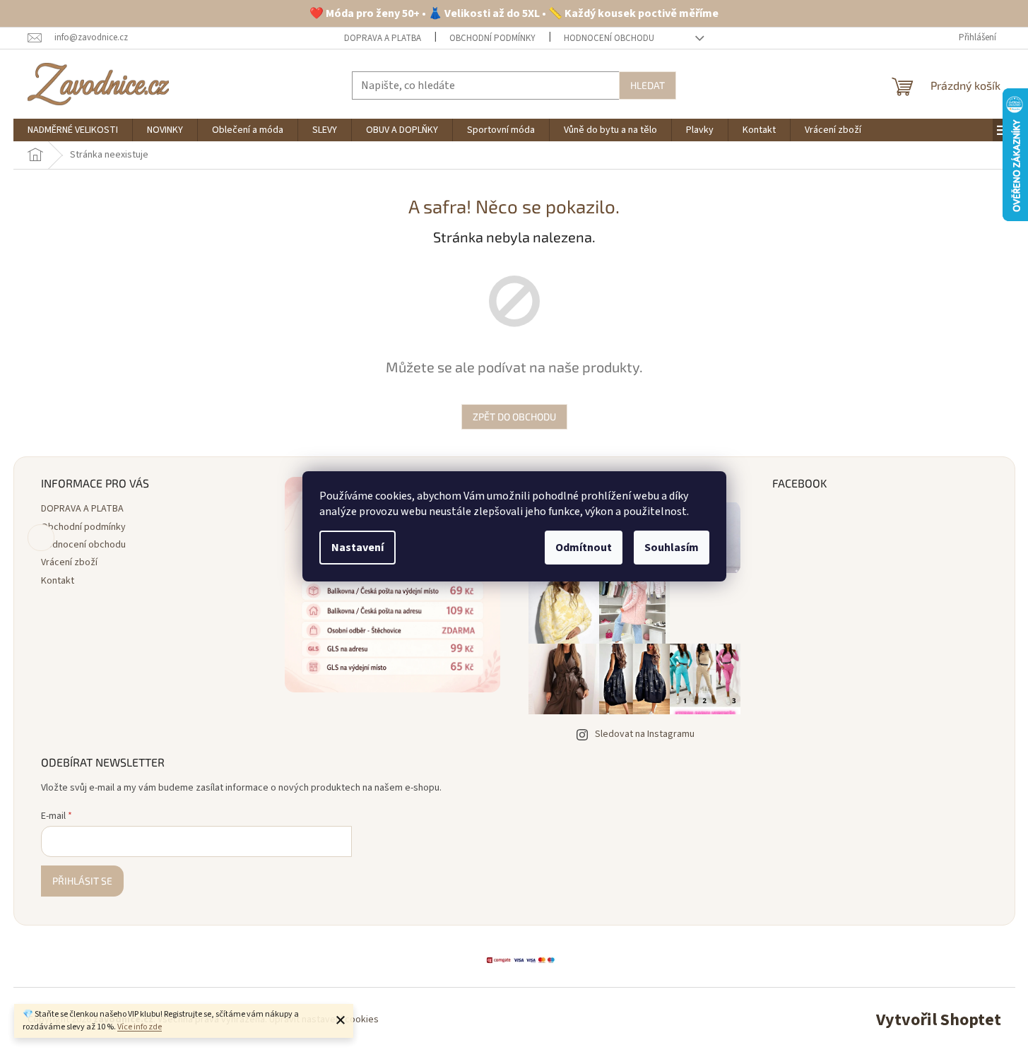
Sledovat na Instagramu (645, 734)
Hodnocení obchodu (609, 38)
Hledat (647, 85)
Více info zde (139, 1027)
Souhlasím (671, 547)
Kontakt (57, 581)
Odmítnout (583, 547)
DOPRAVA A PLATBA (382, 38)
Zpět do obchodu (514, 416)
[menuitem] (72, 130)
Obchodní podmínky (492, 38)
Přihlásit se (82, 881)
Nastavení (357, 547)
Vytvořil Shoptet (938, 1019)
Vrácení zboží (69, 562)
